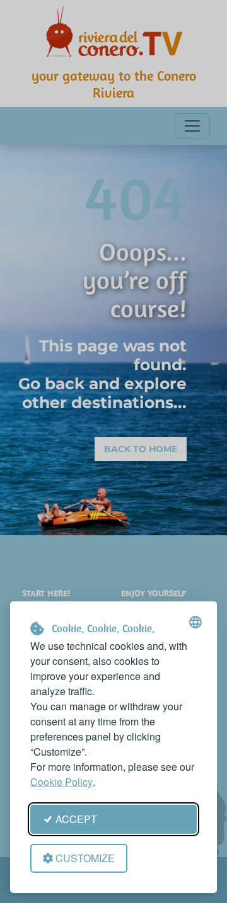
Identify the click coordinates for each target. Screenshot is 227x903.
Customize (85, 858)
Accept (76, 819)
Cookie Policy (61, 782)
